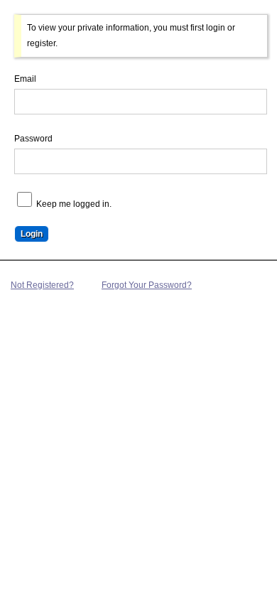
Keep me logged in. (73, 204)
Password (33, 139)
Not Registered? (42, 285)
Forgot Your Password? (147, 285)
